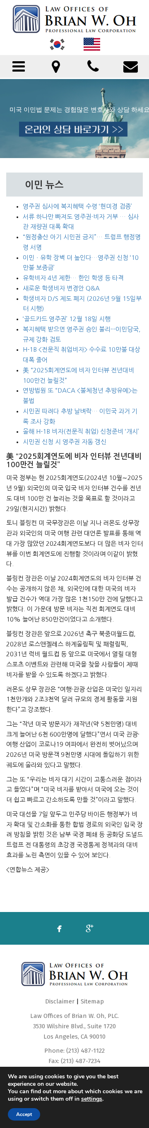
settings (91, 1099)
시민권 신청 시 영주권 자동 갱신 (64, 442)
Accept (24, 1114)
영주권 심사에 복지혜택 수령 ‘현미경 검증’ (77, 206)
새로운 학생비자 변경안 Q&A (61, 288)
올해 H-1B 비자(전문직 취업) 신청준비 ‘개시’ (81, 431)
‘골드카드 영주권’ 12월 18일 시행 (67, 319)
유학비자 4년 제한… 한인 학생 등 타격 (73, 278)
